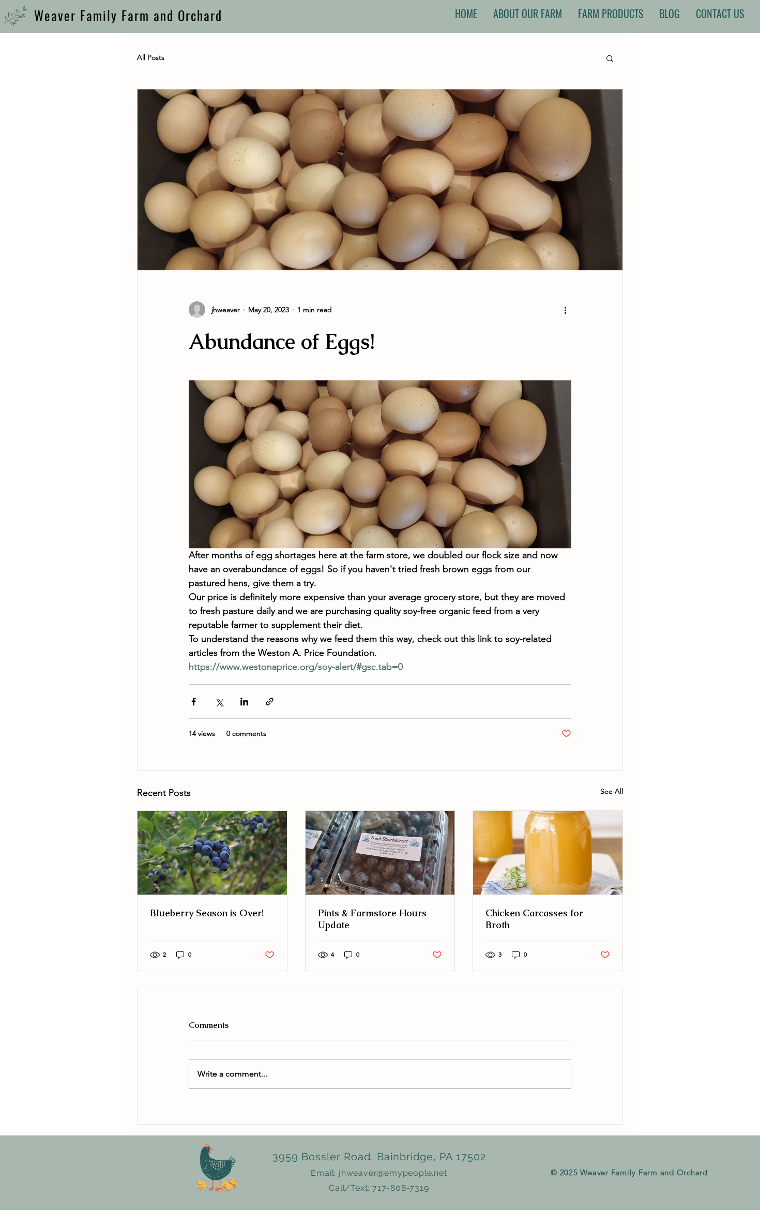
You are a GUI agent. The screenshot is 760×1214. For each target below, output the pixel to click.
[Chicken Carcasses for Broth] (547, 853)
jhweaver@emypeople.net (393, 1173)
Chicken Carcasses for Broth (534, 919)
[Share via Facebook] (194, 701)
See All (611, 791)
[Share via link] (270, 701)
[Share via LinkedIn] (244, 701)
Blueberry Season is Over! (207, 913)
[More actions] (565, 309)
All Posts (150, 57)
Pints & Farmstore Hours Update (372, 919)
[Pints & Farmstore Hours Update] (380, 853)
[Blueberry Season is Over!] (212, 853)
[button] (610, 58)
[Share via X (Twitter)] (219, 701)
